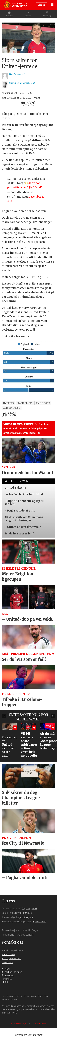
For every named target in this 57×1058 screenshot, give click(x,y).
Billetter (28, 16)
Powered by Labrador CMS (28, 1035)
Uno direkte (7, 962)
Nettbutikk (46, 16)
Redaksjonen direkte (11, 959)
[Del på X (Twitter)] (28, 103)
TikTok (6, 982)
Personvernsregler (19, 1024)
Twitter (7, 969)
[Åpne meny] (52, 5)
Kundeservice (8, 954)
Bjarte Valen (39, 921)
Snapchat (7, 979)
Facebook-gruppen (13, 972)
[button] (4, 716)
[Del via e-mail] (33, 103)
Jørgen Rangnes (24, 917)
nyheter (8, 403)
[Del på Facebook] (23, 103)
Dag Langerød (29, 908)
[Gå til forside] (15, 5)
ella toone (43, 403)
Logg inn (41, 5)
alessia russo (11, 408)
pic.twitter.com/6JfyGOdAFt (25, 187)
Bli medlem (9, 16)
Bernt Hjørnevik (23, 913)
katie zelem (24, 403)
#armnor (34, 183)
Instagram (9, 975)
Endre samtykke (39, 1024)
